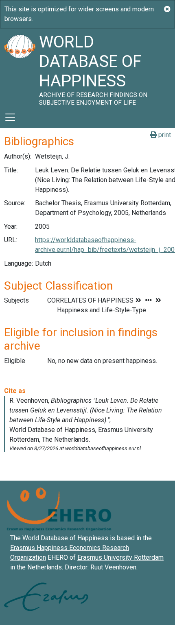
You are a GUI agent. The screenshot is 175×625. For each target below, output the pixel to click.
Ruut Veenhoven (113, 567)
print (164, 135)
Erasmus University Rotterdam (120, 557)
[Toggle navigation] (10, 117)
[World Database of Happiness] (19, 67)
